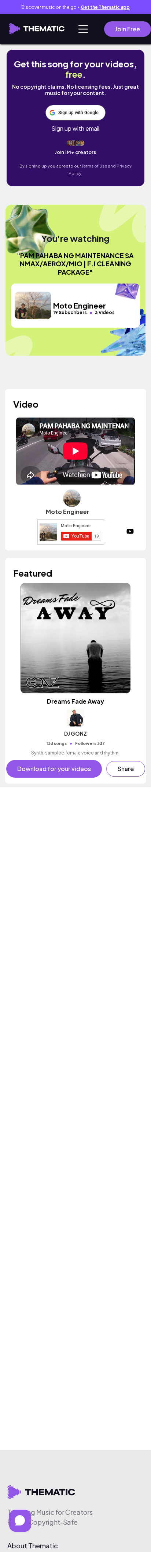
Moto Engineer (67, 511)
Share (126, 769)
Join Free (127, 29)
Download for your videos (54, 769)
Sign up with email (75, 128)
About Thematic (32, 1546)
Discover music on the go (75, 7)
